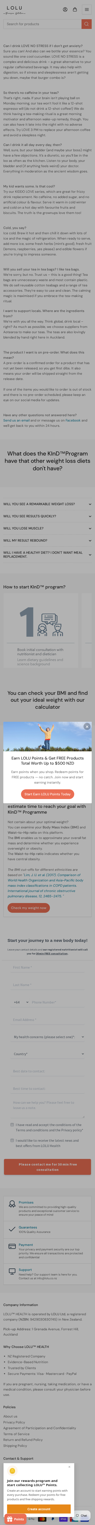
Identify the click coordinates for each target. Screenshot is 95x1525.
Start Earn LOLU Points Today (48, 794)
